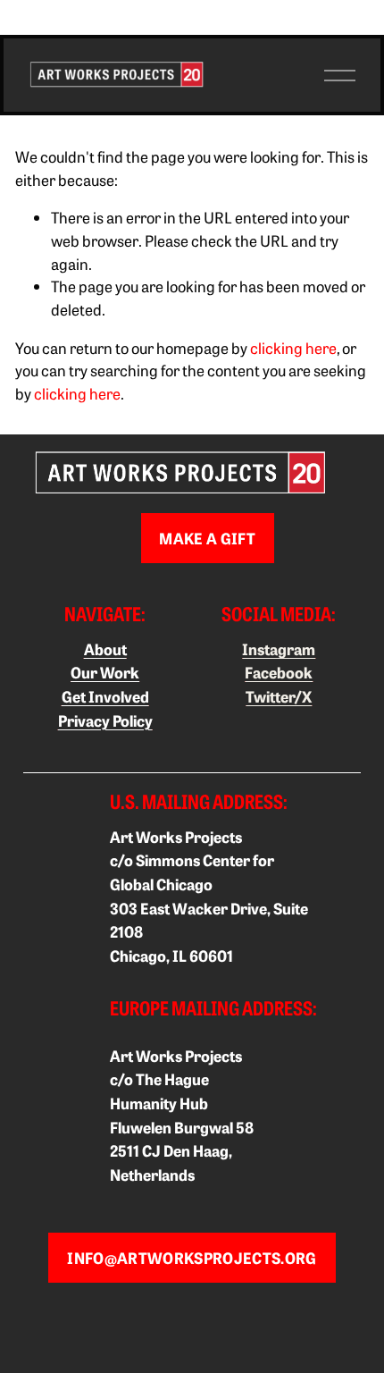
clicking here (293, 347)
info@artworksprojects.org (192, 1257)
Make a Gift (207, 538)
